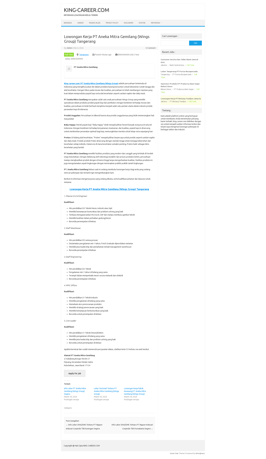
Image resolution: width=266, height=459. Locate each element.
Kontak (142, 23)
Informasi (155, 23)
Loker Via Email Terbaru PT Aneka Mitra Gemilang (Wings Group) (106, 391)
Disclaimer (128, 23)
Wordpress (200, 453)
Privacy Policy (112, 23)
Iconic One (174, 453)
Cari (195, 43)
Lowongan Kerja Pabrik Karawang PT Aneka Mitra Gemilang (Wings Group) (135, 391)
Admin (69, 48)
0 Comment (151, 48)
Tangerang (84, 55)
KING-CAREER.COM (86, 10)
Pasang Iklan (94, 23)
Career (80, 23)
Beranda (68, 23)
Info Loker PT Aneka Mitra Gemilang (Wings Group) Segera (75, 391)
